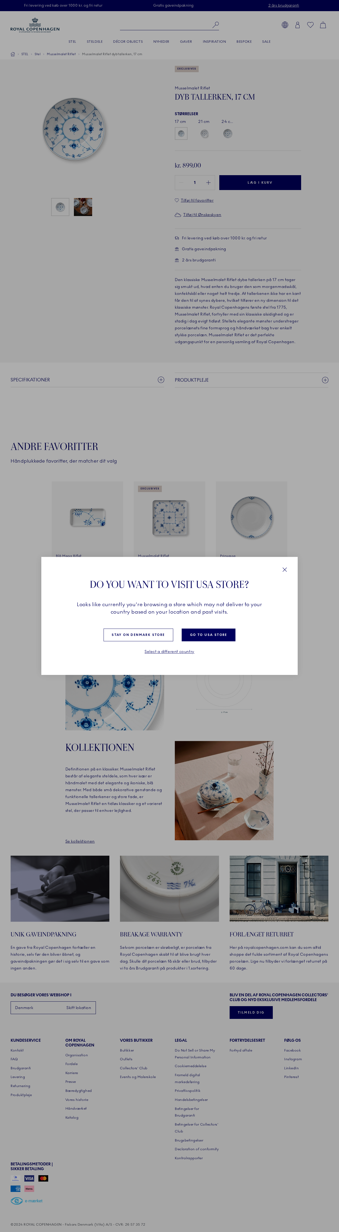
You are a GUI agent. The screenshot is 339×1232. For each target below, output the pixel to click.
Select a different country (169, 652)
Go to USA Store (208, 635)
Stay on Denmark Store (138, 635)
